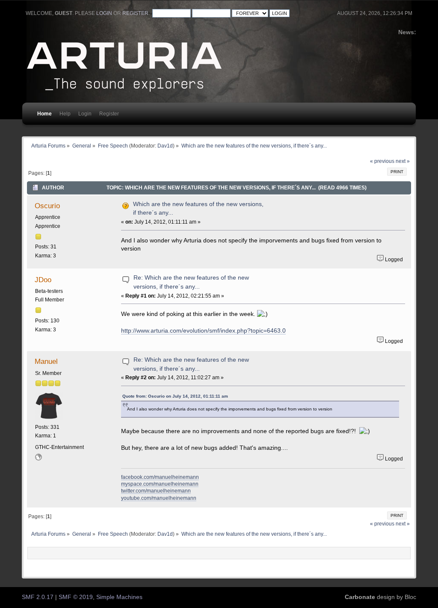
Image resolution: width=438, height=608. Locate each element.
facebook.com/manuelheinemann (160, 477)
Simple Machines (119, 597)
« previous (382, 161)
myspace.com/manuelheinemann (159, 484)
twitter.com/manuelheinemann (156, 490)
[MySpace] (38, 459)
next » (403, 161)
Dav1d (165, 145)
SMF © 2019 (76, 597)
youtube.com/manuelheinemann (158, 498)
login (104, 13)
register (135, 13)
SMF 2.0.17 (37, 597)
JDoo (43, 279)
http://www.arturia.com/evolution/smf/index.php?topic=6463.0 (203, 331)
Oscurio (47, 206)
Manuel (46, 361)
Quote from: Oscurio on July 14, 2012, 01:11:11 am (175, 396)
